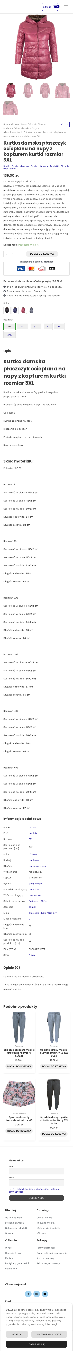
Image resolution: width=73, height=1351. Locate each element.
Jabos (32, 827)
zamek (32, 906)
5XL (36, 326)
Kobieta (33, 833)
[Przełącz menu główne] (66, 7)
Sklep (24, 124)
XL (59, 326)
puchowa (34, 860)
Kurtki (20, 132)
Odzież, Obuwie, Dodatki (45, 166)
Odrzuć (17, 1334)
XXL (9, 334)
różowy (33, 854)
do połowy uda (37, 866)
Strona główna (11, 124)
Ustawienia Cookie (49, 1334)
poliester (34, 889)
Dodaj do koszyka (42, 253)
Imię (11, 1166)
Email (12, 1177)
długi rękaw (35, 883)
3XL (31, 839)
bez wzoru (35, 895)
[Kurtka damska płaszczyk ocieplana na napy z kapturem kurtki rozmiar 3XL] (7, 310)
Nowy (32, 955)
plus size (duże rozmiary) (43, 912)
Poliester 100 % (38, 901)
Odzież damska (22, 128)
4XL (23, 326)
